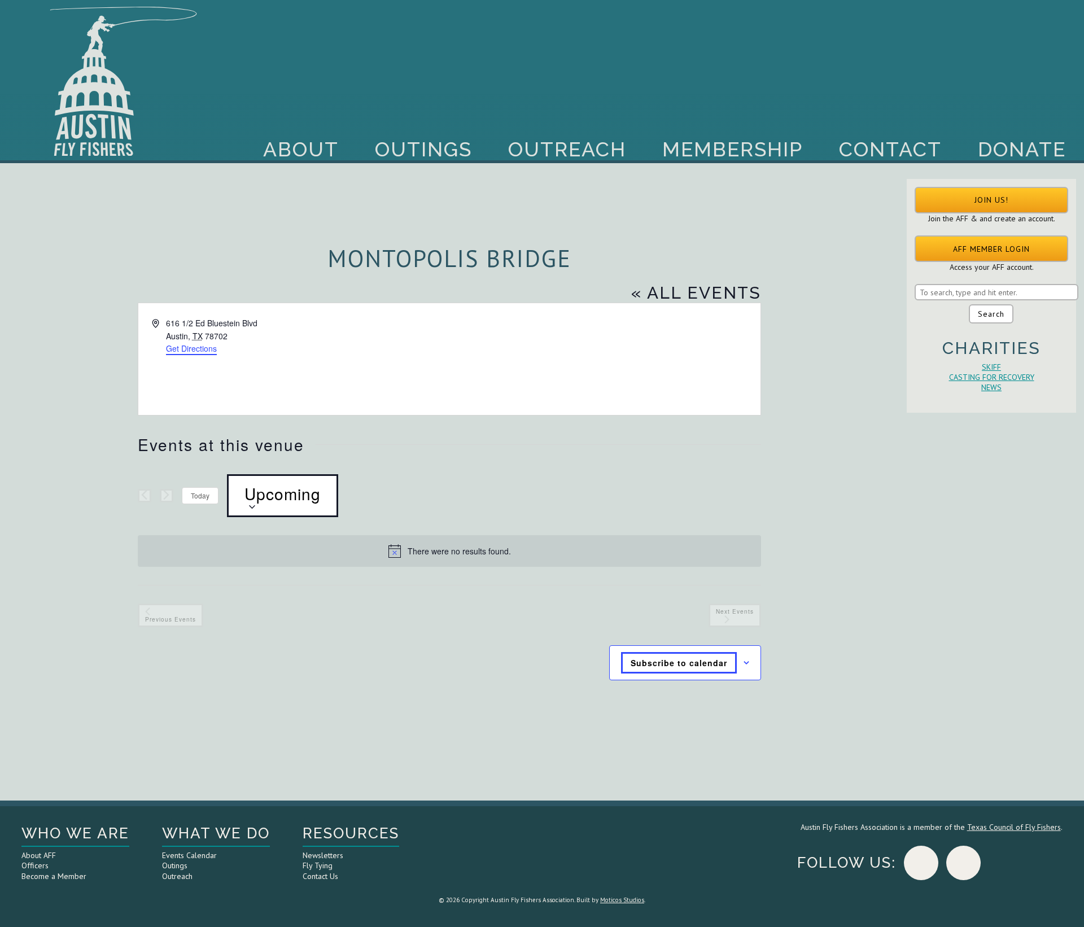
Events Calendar (189, 855)
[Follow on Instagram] (963, 863)
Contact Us (320, 876)
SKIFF (991, 367)
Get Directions (191, 348)
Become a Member (53, 876)
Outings (423, 149)
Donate (1022, 149)
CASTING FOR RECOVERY (991, 377)
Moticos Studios (622, 900)
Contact (890, 149)
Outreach (567, 149)
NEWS (991, 387)
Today (200, 495)
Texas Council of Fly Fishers (1014, 827)
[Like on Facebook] (921, 863)
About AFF (38, 855)
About (301, 149)
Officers (35, 865)
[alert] (450, 551)
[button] (991, 200)
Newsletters (323, 855)
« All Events (696, 293)
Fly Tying (318, 865)
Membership (732, 149)
